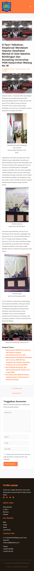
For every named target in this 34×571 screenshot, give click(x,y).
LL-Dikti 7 (5, 509)
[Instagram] (13, 497)
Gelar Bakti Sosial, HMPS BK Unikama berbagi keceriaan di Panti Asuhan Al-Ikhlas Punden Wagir (17, 377)
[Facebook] (3, 497)
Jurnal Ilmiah (7, 530)
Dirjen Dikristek (7, 507)
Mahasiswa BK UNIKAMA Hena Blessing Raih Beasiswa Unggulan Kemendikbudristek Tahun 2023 (18, 352)
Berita (17, 69)
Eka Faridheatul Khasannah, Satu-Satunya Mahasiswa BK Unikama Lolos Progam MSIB (18, 370)
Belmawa (6, 512)
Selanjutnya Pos (17, 393)
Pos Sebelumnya (17, 388)
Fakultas (5, 514)
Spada (5, 527)
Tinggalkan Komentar (8, 69)
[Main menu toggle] (30, 7)
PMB (4, 522)
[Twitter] (7, 497)
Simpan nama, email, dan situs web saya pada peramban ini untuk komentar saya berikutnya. (17, 457)
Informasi (23, 69)
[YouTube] (10, 497)
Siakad (5, 525)
